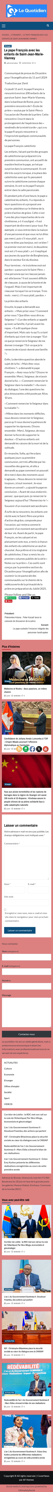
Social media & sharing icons (20, 1486)
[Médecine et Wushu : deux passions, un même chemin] (26, 668)
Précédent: (23, 617)
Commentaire (12, 843)
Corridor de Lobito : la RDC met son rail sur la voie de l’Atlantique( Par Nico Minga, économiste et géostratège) (25, 1118)
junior (8, 696)
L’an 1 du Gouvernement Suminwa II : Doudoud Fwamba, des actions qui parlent (25, 1129)
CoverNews (43, 1475)
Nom (7, 884)
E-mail (32, 884)
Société (7, 1092)
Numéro (6, 980)
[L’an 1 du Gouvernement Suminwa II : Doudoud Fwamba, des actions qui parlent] (26, 1276)
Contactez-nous (26, 1034)
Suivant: (31, 628)
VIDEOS (8, 1104)
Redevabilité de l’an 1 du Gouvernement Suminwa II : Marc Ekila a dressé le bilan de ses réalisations (25, 1149)
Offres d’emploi (11, 1086)
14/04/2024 (26, 63)
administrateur (12, 63)
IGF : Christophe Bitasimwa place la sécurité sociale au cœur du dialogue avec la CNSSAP (26, 1138)
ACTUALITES (11, 1062)
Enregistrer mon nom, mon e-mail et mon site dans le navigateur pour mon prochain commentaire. (26, 917)
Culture (8, 1068)
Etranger (8, 46)
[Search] (48, 25)
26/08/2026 (17, 696)
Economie (9, 1074)
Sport (7, 1098)
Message (6, 995)
